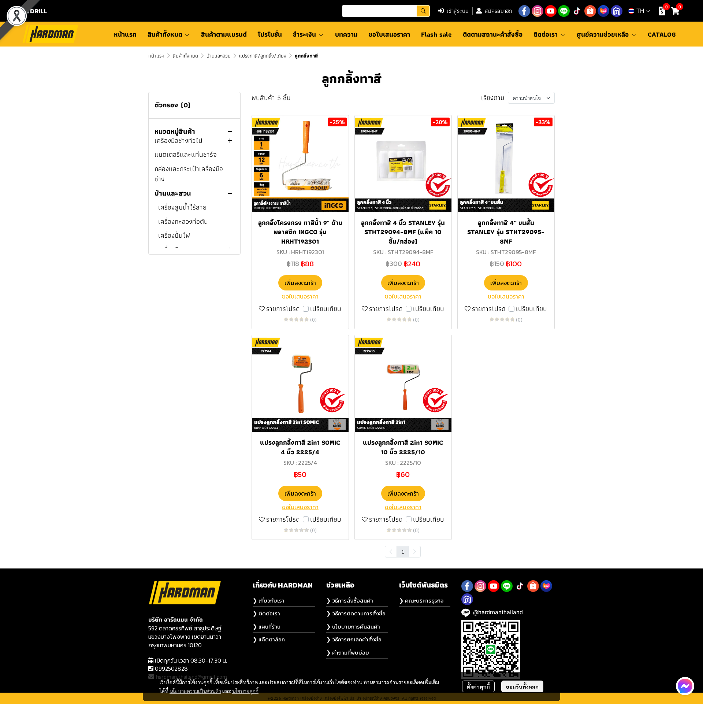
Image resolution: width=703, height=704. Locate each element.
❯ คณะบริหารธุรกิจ (421, 600)
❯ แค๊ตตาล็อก (269, 639)
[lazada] (603, 11)
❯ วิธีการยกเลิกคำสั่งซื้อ (354, 639)
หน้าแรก (156, 56)
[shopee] (590, 11)
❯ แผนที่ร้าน (266, 626)
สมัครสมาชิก (498, 10)
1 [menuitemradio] (402, 551)
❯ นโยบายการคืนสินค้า (353, 626)
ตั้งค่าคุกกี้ (478, 686)
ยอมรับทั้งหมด (522, 686)
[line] (564, 11)
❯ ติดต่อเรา (266, 613)
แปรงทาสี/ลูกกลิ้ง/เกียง (262, 56)
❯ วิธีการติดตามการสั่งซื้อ (356, 613)
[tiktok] (577, 11)
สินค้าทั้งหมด (185, 56)
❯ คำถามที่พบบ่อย (347, 652)
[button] (386, 11)
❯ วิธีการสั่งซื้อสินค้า (349, 600)
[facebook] (524, 11)
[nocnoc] (616, 11)
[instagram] (537, 11)
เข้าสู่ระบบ (458, 10)
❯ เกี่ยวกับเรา (268, 600)
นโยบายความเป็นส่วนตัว (195, 691)
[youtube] (551, 11)
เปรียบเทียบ (325, 309)
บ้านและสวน (219, 56)
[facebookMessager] (685, 686)
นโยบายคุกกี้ (245, 691)
